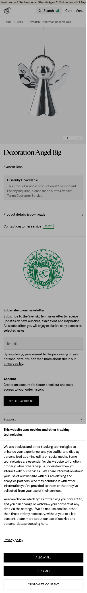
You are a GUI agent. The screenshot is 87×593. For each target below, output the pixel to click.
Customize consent (43, 584)
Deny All (43, 571)
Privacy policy (13, 540)
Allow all (43, 557)
